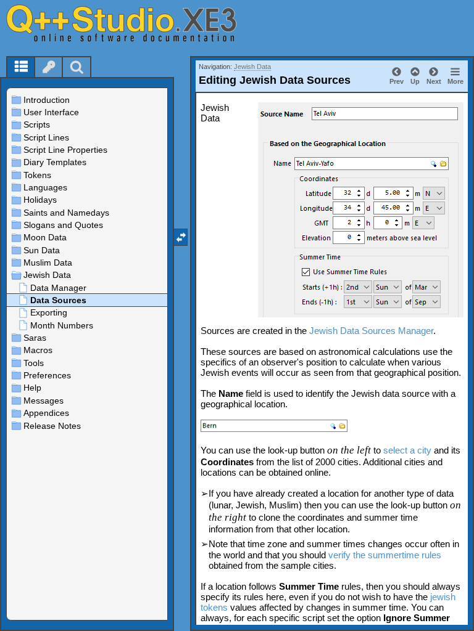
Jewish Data (252, 66)
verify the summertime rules (384, 555)
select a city (407, 450)
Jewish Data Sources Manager (371, 330)
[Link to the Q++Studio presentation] (136, 23)
